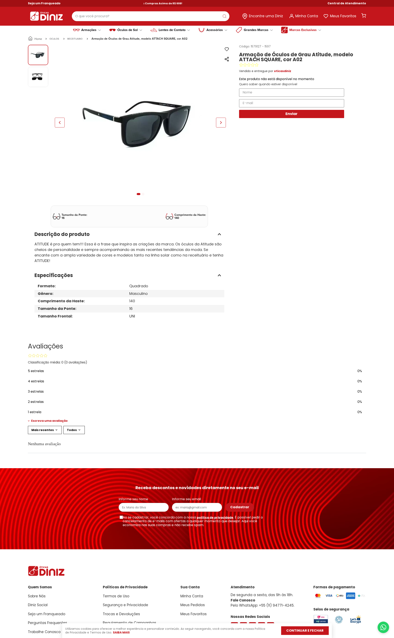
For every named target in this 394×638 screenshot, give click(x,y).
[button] (347, 3)
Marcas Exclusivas (303, 30)
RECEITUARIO (74, 38)
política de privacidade (215, 517)
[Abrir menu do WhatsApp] (383, 627)
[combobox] (150, 16)
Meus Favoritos (343, 16)
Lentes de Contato (172, 30)
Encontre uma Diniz (266, 16)
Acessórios (214, 30)
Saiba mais (121, 632)
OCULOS (54, 38)
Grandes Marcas (256, 30)
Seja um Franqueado (44, 3)
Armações (88, 30)
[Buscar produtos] (225, 16)
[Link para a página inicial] (35, 39)
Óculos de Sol (127, 30)
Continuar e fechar (305, 630)
